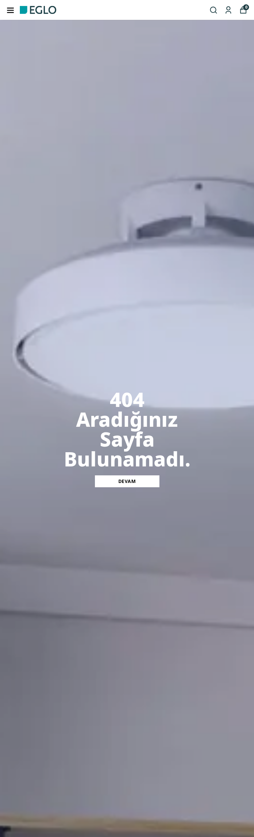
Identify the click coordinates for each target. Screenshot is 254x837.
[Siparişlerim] (228, 10)
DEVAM (127, 481)
